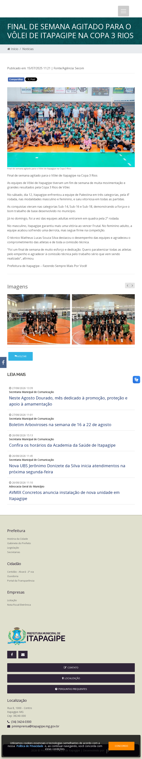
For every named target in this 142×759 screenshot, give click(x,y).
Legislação (13, 547)
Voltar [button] (21, 356)
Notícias (28, 49)
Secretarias (13, 552)
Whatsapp (51, 80)
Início (14, 49)
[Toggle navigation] (123, 11)
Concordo (121, 746)
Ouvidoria (12, 576)
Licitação (12, 600)
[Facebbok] (11, 654)
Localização (72, 678)
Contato (72, 667)
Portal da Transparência (20, 580)
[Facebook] (3, 362)
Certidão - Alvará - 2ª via (20, 571)
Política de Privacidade (29, 746)
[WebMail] (23, 654)
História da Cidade (17, 538)
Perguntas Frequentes (72, 689)
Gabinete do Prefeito (19, 543)
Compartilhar (16, 79)
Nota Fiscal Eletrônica (19, 604)
